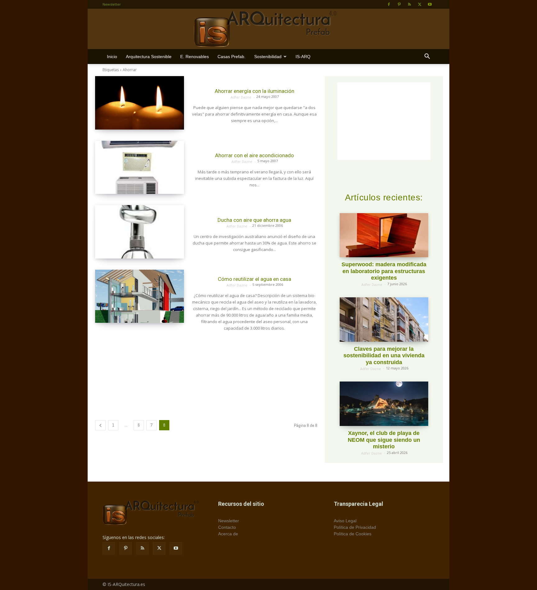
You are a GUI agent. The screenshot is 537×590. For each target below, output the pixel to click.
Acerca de (228, 533)
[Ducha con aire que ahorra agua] (139, 231)
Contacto (227, 527)
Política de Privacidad (355, 527)
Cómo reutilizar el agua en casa (254, 279)
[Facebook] (388, 4)
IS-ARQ (303, 56)
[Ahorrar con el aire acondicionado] (139, 167)
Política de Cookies (352, 533)
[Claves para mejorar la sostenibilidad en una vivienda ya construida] (384, 319)
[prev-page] (100, 425)
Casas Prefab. (232, 56)
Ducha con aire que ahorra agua (254, 220)
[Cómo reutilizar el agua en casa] (139, 296)
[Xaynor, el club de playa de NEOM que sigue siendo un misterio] (384, 404)
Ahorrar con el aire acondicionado (254, 155)
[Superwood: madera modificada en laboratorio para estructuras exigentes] (384, 235)
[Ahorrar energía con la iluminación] (139, 103)
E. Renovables (194, 56)
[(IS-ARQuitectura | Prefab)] (268, 29)
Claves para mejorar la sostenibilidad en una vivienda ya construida (384, 355)
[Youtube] (429, 4)
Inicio (112, 56)
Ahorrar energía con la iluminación (254, 91)
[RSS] (409, 4)
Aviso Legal (345, 520)
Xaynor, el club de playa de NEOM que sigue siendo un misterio (384, 440)
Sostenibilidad (268, 56)
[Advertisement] (206, 374)
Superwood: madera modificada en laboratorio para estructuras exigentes (384, 271)
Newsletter (112, 4)
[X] (419, 4)
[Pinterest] (399, 4)
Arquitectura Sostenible (149, 56)
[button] (427, 57)
